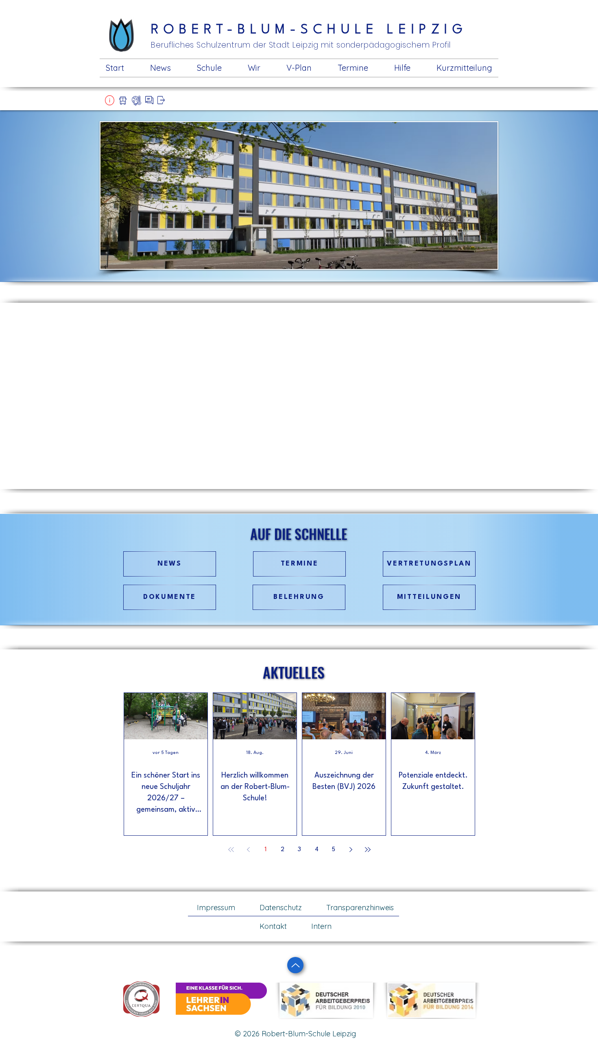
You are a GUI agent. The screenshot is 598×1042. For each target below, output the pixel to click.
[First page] (231, 849)
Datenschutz (281, 907)
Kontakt (273, 926)
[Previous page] (248, 849)
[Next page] (350, 849)
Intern (321, 926)
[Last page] (367, 849)
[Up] (295, 965)
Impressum (216, 907)
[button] (109, 100)
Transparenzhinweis (360, 907)
